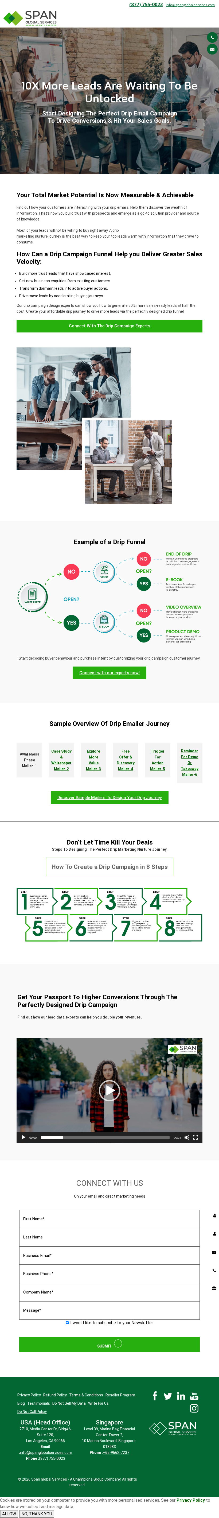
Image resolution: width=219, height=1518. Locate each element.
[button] (109, 1090)
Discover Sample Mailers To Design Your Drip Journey (109, 797)
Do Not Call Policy (32, 1411)
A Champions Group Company (95, 1479)
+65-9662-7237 (116, 1452)
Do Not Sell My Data (69, 1403)
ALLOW (9, 1513)
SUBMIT (105, 1346)
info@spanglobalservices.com (190, 4)
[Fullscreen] (195, 1137)
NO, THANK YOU (36, 1513)
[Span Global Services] (30, 18)
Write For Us (98, 1403)
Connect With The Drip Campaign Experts (109, 325)
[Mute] (187, 1137)
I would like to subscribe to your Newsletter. (111, 1322)
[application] (109, 1090)
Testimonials (38, 1403)
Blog (21, 1403)
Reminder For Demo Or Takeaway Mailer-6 (189, 763)
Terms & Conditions (86, 1395)
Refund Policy (55, 1395)
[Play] (23, 1137)
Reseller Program (120, 1395)
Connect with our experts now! (109, 672)
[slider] (105, 1137)
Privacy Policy (29, 1395)
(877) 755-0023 (146, 4)
